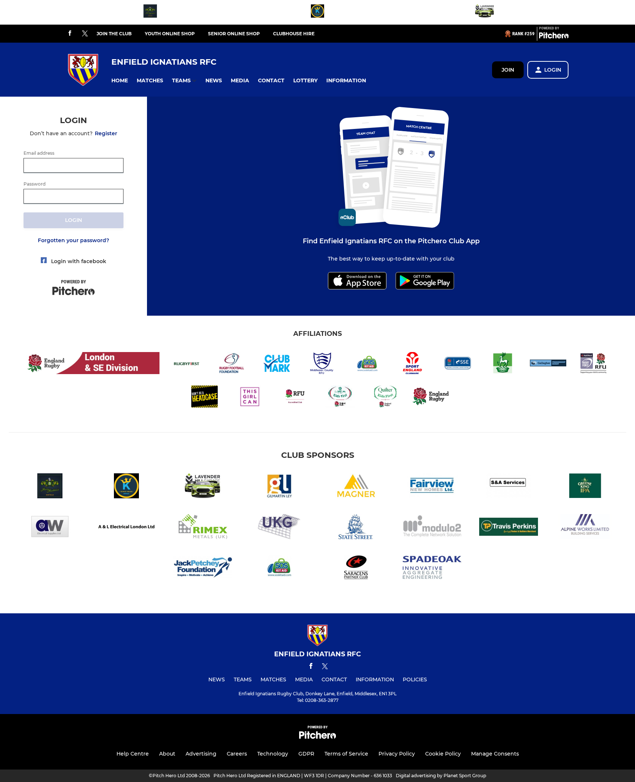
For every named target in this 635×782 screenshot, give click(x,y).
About (167, 753)
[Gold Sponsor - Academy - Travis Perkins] (508, 528)
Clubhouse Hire (294, 33)
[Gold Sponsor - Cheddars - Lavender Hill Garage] (484, 12)
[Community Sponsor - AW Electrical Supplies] (50, 528)
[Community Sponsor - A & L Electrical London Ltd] (126, 528)
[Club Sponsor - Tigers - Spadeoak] (432, 568)
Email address (39, 153)
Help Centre (132, 753)
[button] (119, 80)
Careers (237, 753)
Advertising (201, 753)
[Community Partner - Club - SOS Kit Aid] (279, 568)
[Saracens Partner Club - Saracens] (355, 568)
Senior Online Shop (234, 33)
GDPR (306, 753)
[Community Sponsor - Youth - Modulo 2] (432, 528)
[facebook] (70, 33)
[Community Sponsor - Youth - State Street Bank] (355, 528)
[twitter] (85, 33)
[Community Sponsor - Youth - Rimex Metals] (202, 528)
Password (35, 184)
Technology (272, 753)
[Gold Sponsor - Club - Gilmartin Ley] (279, 487)
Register (106, 133)
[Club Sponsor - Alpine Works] (585, 528)
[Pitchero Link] (553, 36)
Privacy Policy (397, 753)
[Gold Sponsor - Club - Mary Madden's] (150, 12)
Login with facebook (78, 261)
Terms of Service (346, 753)
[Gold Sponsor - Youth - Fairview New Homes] (432, 487)
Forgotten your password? (73, 240)
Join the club (114, 33)
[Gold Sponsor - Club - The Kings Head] (317, 12)
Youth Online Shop (170, 33)
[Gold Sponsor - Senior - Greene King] (585, 487)
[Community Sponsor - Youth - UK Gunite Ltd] (279, 528)
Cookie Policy (443, 753)
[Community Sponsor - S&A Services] (508, 487)
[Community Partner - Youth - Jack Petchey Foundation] (202, 568)
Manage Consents (495, 753)
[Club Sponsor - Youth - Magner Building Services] (355, 487)
